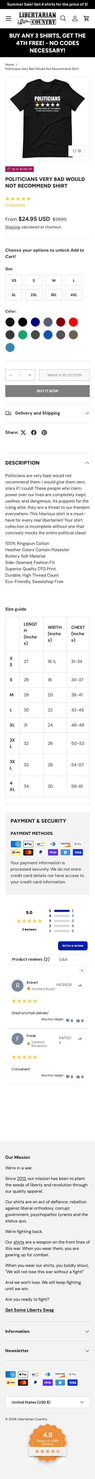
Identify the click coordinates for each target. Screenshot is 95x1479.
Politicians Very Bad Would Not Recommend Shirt (42, 69)
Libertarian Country (32, 1419)
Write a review (72, 946)
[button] (86, 18)
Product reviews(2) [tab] (30, 959)
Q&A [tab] (63, 959)
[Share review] (80, 985)
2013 (21, 1178)
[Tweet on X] (23, 432)
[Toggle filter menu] (82, 970)
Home (9, 65)
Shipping (12, 227)
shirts (18, 1242)
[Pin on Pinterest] (44, 432)
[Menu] (8, 18)
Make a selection (65, 375)
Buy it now (47, 391)
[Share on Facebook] (33, 432)
